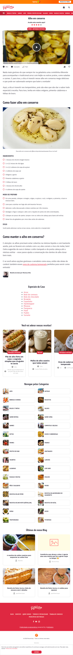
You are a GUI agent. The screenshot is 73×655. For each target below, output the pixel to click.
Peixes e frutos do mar (34, 13)
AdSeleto (50, 627)
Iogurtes (12, 460)
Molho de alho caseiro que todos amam (40, 361)
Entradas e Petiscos (39, 29)
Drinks (12, 443)
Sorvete (27, 315)
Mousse (27, 306)
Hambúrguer (29, 303)
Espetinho (28, 301)
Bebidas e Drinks (15, 400)
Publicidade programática (28, 627)
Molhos (47, 477)
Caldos (47, 408)
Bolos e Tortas (14, 408)
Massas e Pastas (15, 477)
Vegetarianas (14, 520)
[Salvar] (23, 332)
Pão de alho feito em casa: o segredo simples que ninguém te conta (14, 360)
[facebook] (33, 621)
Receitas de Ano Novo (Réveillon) (21, 503)
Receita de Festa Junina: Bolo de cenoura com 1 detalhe (19, 589)
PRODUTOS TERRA (65, 1)
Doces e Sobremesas (51, 434)
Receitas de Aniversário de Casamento (53, 494)
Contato (18, 614)
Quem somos (27, 614)
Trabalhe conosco (56, 614)
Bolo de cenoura (30, 294)
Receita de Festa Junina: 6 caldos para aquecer (54, 589)
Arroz (26, 292)
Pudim (26, 312)
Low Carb (48, 468)
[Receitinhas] (8, 7)
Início (29, 29)
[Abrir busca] (69, 7)
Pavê (26, 310)
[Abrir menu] (64, 7)
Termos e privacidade (40, 614)
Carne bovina (14, 417)
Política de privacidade (11, 648)
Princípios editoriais (36, 617)
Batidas (47, 391)
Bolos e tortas (11, 13)
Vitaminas (48, 520)
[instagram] (39, 621)
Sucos (46, 511)
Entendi (36, 652)
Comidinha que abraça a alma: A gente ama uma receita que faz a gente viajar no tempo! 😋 (54, 556)
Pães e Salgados (15, 486)
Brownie (27, 299)
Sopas (51, 13)
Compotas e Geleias (51, 426)
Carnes (20, 13)
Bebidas (67, 13)
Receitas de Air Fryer (16, 494)
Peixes (47, 486)
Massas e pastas (59, 13)
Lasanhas (13, 468)
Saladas (45, 13)
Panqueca (28, 308)
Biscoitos (48, 400)
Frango (47, 443)
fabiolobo (36, 643)
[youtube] (36, 621)
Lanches (47, 460)
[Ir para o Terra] (36, 2)
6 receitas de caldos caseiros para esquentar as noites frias (19, 556)
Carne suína (48, 417)
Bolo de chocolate (31, 296)
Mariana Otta (27, 273)
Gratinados (48, 451)
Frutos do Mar (14, 451)
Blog (12, 614)
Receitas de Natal (50, 503)
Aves (24, 13)
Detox (12, 434)
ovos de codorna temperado (35, 264)
